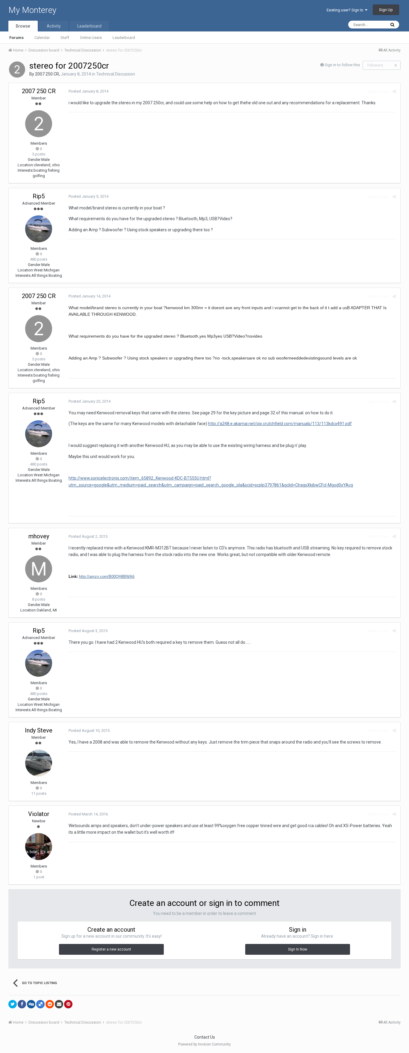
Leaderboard (124, 37)
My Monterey (32, 10)
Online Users (91, 37)
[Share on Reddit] (50, 1004)
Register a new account (111, 949)
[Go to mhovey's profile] (38, 568)
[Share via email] (59, 1004)
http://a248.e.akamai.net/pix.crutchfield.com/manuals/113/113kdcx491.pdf (280, 423)
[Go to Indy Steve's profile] (38, 763)
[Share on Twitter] (12, 1004)
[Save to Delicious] (40, 1004)
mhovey (38, 536)
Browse (23, 26)
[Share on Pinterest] (68, 1004)
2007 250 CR (47, 74)
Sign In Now (297, 949)
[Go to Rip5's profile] (38, 228)
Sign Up (386, 9)
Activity (54, 26)
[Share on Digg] (31, 1004)
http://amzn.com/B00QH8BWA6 (106, 576)
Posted (88, 91)
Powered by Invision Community (204, 1044)
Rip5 (39, 196)
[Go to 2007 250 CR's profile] (17, 69)
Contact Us (204, 1037)
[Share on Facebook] (22, 1004)
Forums (16, 37)
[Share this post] (394, 91)
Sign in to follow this (342, 65)
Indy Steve (38, 730)
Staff (64, 37)
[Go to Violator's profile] (38, 846)
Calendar (42, 37)
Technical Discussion (115, 74)
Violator (38, 814)
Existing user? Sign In (346, 10)
